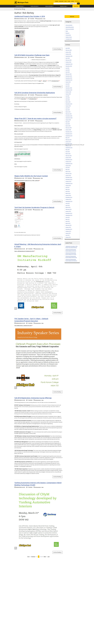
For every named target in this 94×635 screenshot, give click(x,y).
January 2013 (68, 211)
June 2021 (68, 84)
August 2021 (68, 82)
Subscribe (72, 16)
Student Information (34, 6)
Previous (33, 556)
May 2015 (68, 169)
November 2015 (69, 159)
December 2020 (69, 87)
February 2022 (68, 74)
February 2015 (68, 173)
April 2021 (68, 86)
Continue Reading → (57, 49)
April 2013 (68, 205)
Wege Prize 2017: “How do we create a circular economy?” (35, 118)
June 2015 (68, 167)
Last (49, 556)
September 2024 (69, 64)
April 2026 (68, 48)
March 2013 (68, 207)
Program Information (19, 6)
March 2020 (68, 101)
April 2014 (68, 191)
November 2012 (69, 213)
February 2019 (68, 113)
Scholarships (45, 94)
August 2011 (68, 233)
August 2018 (68, 119)
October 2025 (68, 54)
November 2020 (69, 89)
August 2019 (68, 105)
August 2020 (68, 94)
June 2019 (68, 107)
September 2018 (69, 117)
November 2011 (69, 229)
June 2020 (68, 97)
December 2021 (69, 76)
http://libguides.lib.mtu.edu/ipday (21, 28)
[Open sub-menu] (79, 1)
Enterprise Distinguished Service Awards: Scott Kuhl (70, 250)
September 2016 (69, 147)
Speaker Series (69, 37)
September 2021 (69, 80)
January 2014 (68, 195)
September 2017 (69, 135)
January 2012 (68, 227)
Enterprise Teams (63, 6)
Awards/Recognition (70, 27)
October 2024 (68, 62)
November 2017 (69, 133)
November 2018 (69, 115)
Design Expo (76, 6)
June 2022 (68, 70)
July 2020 (67, 96)
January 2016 (68, 157)
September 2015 (69, 163)
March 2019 (68, 111)
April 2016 (68, 151)
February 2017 (68, 139)
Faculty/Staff (61, 1)
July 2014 (67, 187)
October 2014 (68, 181)
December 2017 (69, 131)
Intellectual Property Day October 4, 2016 (29, 16)
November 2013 (69, 197)
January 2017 (68, 141)
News (44, 18)
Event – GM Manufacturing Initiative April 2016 (24, 251)
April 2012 (68, 221)
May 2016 (68, 149)
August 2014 (68, 185)
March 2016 (68, 153)
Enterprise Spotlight (70, 29)
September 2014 (69, 183)
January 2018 (68, 129)
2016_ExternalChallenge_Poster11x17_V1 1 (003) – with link (26, 180)
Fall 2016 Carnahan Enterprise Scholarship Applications (34, 93)
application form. (33, 98)
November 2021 (69, 78)
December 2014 (69, 177)
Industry (72, 1)
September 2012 (69, 215)
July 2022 (67, 68)
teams (40, 80)
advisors (44, 80)
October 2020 (68, 91)
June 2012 (68, 217)
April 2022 (68, 72)
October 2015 (68, 161)
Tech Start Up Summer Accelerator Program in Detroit (34, 207)
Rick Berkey (32, 18)
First (28, 556)
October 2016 (68, 145)
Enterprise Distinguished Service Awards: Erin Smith (70, 253)
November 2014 (69, 179)
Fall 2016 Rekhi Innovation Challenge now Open (32, 55)
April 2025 (68, 58)
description (23, 98)
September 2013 (69, 201)
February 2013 (68, 209)
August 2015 (68, 165)
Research (67, 33)
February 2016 (68, 155)
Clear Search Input (68, 3)
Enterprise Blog (19, 9)
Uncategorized (69, 39)
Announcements (40, 18)
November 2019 (69, 103)
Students (56, 1)
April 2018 (68, 123)
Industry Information (49, 6)
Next (45, 556)
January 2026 (68, 52)
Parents (69, 1)
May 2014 (68, 189)
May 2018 (68, 121)
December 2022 (69, 66)
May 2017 (68, 137)
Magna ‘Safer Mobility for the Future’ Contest (31, 176)
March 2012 (68, 223)
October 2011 (68, 231)
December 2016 (69, 143)
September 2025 (69, 56)
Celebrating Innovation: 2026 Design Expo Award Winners (71, 247)
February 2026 (68, 50)
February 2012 (68, 225)
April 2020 (68, 99)
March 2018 (68, 125)
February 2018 (68, 127)
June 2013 (68, 203)
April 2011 (68, 235)
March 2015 (68, 171)
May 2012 (68, 219)
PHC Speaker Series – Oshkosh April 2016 (23, 325)
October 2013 (68, 199)
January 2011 (68, 237)
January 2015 (68, 175)
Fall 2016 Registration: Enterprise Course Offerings (33, 398)
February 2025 (68, 60)
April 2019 (68, 109)
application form (55, 80)
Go (78, 3)
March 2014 (68, 193)
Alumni (65, 1)
